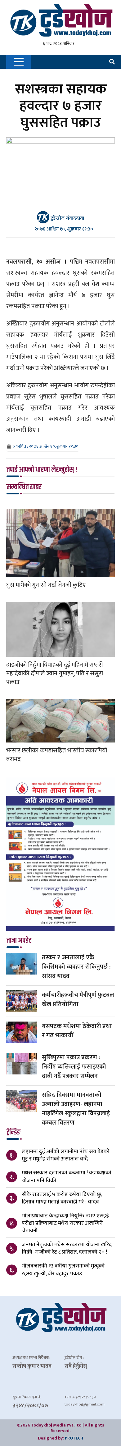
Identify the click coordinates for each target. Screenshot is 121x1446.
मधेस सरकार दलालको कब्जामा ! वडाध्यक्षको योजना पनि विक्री (66, 1176)
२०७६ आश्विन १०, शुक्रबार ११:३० (63, 229)
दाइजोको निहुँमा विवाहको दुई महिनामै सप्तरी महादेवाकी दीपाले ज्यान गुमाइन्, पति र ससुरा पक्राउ (54, 673)
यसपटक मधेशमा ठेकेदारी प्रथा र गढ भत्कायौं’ (77, 1031)
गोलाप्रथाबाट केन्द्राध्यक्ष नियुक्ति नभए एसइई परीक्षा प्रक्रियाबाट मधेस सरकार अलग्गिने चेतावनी (65, 1223)
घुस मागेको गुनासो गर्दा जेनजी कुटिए (46, 585)
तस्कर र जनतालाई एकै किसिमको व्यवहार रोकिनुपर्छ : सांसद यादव (76, 966)
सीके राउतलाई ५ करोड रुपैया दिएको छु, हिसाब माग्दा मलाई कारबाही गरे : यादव (62, 1198)
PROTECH (74, 1438)
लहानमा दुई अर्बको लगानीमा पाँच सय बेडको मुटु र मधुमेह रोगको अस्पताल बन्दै (66, 1155)
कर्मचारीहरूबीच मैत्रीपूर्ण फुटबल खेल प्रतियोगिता (78, 999)
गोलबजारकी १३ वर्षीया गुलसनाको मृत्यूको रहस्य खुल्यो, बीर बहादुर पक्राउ (63, 1269)
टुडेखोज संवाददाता (66, 218)
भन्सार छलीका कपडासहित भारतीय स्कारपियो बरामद (56, 754)
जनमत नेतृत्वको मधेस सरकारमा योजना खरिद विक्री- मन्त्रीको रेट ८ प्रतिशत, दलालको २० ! (67, 1248)
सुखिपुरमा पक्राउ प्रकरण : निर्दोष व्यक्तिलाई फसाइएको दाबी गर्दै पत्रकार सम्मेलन (74, 1066)
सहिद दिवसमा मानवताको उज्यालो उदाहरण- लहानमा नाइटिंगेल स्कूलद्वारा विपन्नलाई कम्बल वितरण (76, 1109)
